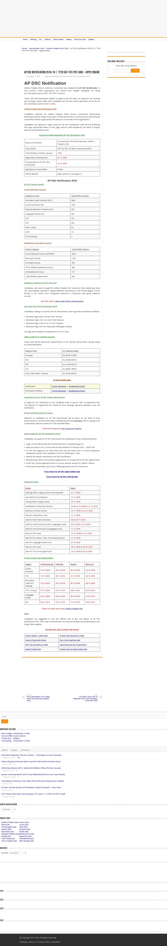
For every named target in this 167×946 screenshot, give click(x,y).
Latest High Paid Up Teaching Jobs (69, 301)
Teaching (33, 39)
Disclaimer (56, 942)
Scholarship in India (21, 733)
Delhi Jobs (23, 827)
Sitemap (23, 942)
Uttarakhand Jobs (26, 838)
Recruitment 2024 (36, 48)
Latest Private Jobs (33, 649)
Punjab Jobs (6, 836)
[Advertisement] (49, 60)
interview (78, 421)
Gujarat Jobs (6, 829)
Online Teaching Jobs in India (72, 636)
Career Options (19, 736)
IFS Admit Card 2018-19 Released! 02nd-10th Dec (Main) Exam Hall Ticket (85, 698)
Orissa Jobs (24, 825)
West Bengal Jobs (26, 841)
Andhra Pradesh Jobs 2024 (57, 48)
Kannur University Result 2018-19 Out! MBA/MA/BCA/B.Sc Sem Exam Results (33, 774)
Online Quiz (6, 738)
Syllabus (91, 39)
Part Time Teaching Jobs (70, 640)
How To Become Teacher (71, 429)
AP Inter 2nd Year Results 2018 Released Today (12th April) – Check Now (31, 787)
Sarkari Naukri (58, 39)
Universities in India (21, 741)
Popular (14, 750)
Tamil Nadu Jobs (8, 838)
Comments (25, 750)
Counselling (6, 741)
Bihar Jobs (5, 825)
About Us (32, 942)
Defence (48, 39)
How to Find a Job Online (35, 640)
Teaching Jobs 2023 (83, 76)
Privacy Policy (44, 942)
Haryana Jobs (24, 829)
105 (18, 758)
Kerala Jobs (24, 831)
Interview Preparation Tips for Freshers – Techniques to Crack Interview (31, 755)
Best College (6, 733)
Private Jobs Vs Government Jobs (73, 649)
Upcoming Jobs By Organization (73, 645)
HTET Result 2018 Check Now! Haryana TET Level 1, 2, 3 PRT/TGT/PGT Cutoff (33, 794)
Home (25, 39)
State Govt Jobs (80, 39)
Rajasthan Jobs (25, 836)
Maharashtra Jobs (26, 834)
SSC (40, 39)
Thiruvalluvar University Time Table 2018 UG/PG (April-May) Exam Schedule (32, 781)
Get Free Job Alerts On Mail (36, 645)
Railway (69, 39)
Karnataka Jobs (7, 831)
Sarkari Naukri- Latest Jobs (36, 636)
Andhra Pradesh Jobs (74, 609)
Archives (4, 853)
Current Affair (7, 736)
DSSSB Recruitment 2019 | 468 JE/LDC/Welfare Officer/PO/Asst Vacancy (31, 768)
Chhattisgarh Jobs (8, 827)
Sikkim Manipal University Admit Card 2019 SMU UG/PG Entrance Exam (31, 761)
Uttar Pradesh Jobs (9, 841)
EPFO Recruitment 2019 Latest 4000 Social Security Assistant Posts (38, 698)
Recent (5, 750)
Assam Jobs (24, 822)
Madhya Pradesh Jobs (10, 834)
